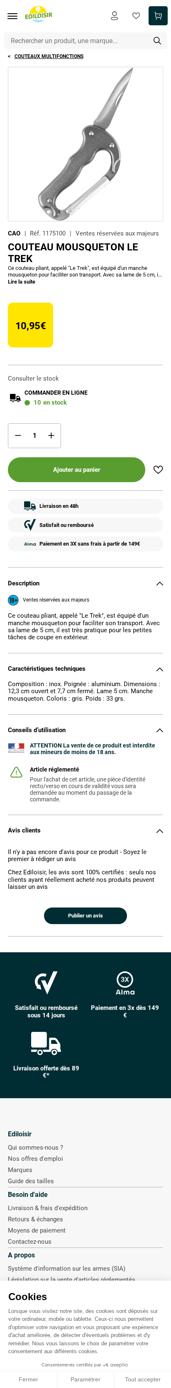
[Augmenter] (51, 436)
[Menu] (15, 16)
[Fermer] (159, 583)
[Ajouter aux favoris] (158, 469)
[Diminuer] (18, 436)
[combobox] (85, 40)
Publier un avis (85, 915)
